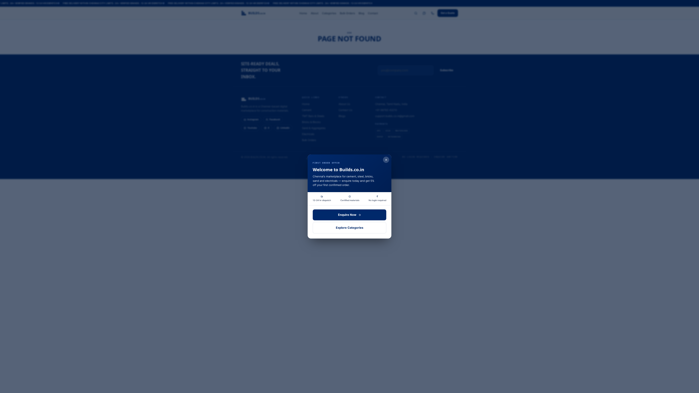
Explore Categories (349, 227)
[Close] (386, 160)
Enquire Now (347, 215)
